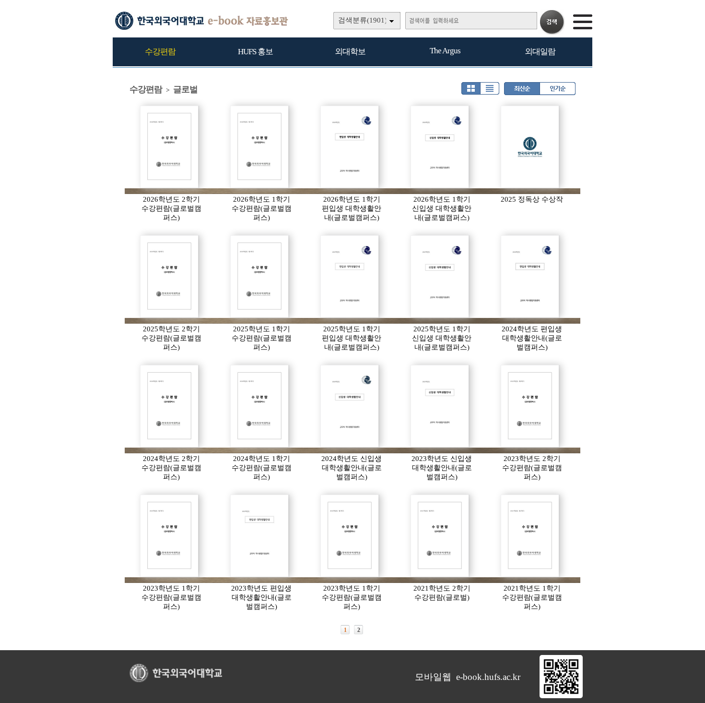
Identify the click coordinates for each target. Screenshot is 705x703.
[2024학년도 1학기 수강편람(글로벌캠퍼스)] (260, 406)
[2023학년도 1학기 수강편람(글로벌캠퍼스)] (170, 536)
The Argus (445, 50)
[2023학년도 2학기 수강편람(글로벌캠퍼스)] (530, 406)
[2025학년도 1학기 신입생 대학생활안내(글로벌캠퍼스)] (440, 276)
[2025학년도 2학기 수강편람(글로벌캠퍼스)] (170, 276)
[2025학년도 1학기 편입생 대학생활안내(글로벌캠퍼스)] (350, 276)
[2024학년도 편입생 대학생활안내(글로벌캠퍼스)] (530, 276)
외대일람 (540, 51)
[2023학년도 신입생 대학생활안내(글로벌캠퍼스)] (440, 406)
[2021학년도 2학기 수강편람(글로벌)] (440, 536)
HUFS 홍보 (255, 51)
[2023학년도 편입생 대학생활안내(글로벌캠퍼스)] (260, 536)
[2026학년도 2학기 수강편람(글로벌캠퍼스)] (170, 147)
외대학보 (350, 51)
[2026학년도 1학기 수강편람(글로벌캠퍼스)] (260, 147)
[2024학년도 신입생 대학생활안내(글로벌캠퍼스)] (350, 406)
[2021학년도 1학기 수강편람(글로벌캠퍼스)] (530, 536)
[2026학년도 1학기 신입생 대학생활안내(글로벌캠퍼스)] (440, 147)
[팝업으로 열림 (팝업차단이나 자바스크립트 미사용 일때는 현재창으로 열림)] (561, 696)
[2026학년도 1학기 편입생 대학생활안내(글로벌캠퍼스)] (350, 147)
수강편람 (160, 51)
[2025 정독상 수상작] (530, 147)
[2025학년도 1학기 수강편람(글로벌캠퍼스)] (260, 276)
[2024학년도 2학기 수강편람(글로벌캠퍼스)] (170, 406)
